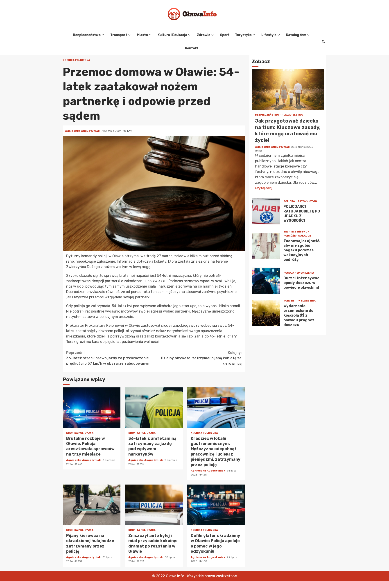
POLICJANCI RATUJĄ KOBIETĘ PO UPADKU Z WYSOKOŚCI (266, 211)
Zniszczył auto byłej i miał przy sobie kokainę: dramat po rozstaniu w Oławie (154, 505)
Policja (289, 201)
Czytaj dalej (263, 188)
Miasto (142, 35)
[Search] (323, 41)
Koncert (289, 301)
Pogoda (289, 273)
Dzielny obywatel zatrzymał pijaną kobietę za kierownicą (201, 358)
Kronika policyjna (76, 60)
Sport (225, 35)
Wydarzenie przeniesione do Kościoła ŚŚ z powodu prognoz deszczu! (266, 313)
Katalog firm (296, 35)
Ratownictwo (307, 201)
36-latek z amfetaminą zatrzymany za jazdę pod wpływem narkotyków (154, 407)
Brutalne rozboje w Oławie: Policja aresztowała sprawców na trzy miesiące (91, 407)
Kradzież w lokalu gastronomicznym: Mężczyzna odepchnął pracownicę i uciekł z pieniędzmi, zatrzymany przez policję (216, 407)
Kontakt (192, 48)
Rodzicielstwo (292, 115)
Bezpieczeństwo (87, 35)
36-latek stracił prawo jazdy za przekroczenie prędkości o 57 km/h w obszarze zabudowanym (108, 358)
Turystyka (243, 35)
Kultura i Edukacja (172, 35)
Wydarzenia (305, 273)
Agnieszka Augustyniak (82, 130)
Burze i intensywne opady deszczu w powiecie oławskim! (266, 281)
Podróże (289, 236)
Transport (118, 35)
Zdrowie (203, 35)
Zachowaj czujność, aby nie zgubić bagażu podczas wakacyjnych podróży (266, 246)
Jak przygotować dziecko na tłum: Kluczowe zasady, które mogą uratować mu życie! (288, 89)
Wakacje (304, 236)
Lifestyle (268, 35)
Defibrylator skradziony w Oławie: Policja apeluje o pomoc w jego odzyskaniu (216, 505)
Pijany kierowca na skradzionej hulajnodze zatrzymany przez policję (91, 505)
